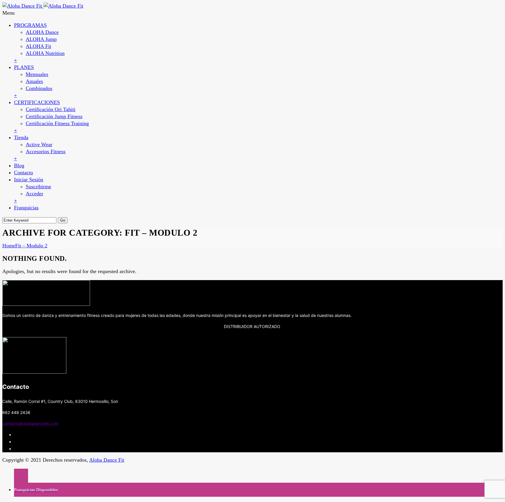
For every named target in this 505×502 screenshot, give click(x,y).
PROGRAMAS (30, 25)
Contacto (23, 172)
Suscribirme (38, 186)
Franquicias (26, 208)
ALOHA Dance (42, 32)
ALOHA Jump (41, 39)
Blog (19, 165)
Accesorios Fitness (45, 151)
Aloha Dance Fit (106, 460)
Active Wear (39, 144)
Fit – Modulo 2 (31, 246)
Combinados (39, 88)
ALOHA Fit (38, 46)
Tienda (21, 137)
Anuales (34, 81)
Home (8, 246)
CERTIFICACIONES (37, 102)
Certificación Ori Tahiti (50, 109)
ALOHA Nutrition (45, 53)
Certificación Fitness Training (57, 123)
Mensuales (37, 74)
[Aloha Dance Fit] (42, 6)
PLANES (24, 67)
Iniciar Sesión (28, 179)
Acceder (34, 193)
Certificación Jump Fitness (54, 116)
